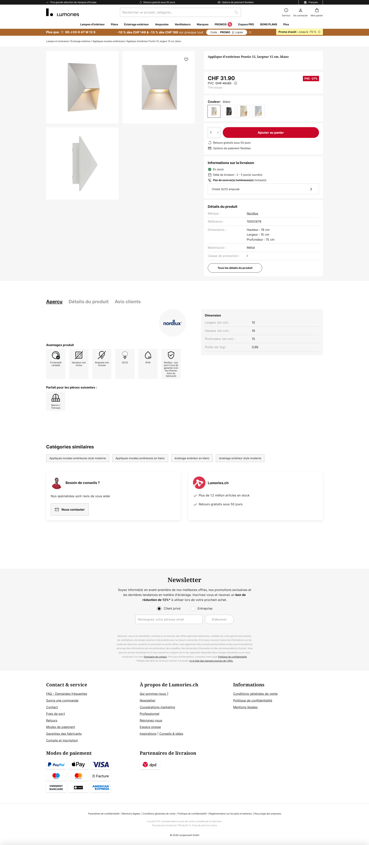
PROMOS (221, 24)
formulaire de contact (155, 656)
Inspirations (148, 734)
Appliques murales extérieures (109, 41)
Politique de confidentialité (232, 656)
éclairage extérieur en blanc (192, 458)
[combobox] (180, 12)
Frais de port (55, 714)
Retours (51, 720)
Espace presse (150, 727)
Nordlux (252, 213)
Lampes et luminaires (57, 41)
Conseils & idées (171, 734)
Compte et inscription (62, 740)
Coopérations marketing (157, 707)
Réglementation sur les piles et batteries (230, 813)
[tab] (54, 301)
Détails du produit (89, 301)
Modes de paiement (60, 727)
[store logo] (62, 12)
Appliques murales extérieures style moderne (77, 458)
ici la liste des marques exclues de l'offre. (211, 660)
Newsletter (147, 700)
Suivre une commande (62, 700)
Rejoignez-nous (151, 720)
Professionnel (149, 714)
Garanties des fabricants (64, 734)
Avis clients (128, 301)
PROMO (226, 32)
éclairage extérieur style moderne (240, 458)
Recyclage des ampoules (267, 813)
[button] (82, 163)
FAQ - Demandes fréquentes (66, 694)
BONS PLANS (268, 24)
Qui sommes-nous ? (154, 694)
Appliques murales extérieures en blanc (140, 458)
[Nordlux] (172, 322)
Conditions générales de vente (255, 694)
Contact (52, 707)
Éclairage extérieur (81, 41)
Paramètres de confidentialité (104, 813)
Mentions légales (245, 707)
